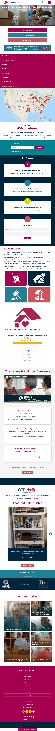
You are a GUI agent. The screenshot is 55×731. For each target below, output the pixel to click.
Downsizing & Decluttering (11, 257)
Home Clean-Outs (9, 266)
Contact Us (27, 472)
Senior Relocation (7, 55)
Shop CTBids (28, 566)
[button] (4, 533)
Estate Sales (27, 698)
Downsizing (5, 73)
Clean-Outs (5, 77)
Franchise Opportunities (20, 726)
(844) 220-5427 (28, 719)
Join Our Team (26, 40)
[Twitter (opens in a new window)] (26, 711)
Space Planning (6, 81)
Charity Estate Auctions (27, 704)
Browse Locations (15, 151)
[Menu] (49, 2)
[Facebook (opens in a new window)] (23, 711)
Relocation (7, 252)
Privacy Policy (37, 726)
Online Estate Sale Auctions (10, 86)
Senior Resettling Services (27, 685)
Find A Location (27, 30)
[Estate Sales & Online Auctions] (16, 294)
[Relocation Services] (16, 278)
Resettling (5, 64)
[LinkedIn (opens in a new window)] (30, 711)
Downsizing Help (27, 688)
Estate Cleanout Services (27, 707)
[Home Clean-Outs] (39, 294)
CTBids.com (34, 498)
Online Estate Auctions (27, 701)
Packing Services (27, 682)
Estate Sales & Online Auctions (13, 261)
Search (39, 147)
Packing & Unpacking (8, 60)
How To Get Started (27, 35)
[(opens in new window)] (6, 584)
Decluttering (5, 68)
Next (27, 238)
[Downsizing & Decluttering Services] (39, 278)
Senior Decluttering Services (27, 692)
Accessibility (29, 726)
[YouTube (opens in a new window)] (33, 711)
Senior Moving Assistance (27, 679)
